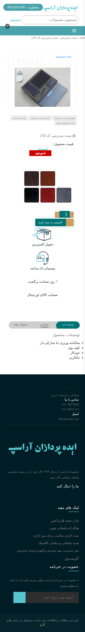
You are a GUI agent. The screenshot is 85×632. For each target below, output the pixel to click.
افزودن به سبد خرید (50, 222)
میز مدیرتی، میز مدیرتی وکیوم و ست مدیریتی (48, 550)
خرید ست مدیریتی (40, 118)
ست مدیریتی (68, 37)
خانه (82, 37)
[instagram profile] (67, 499)
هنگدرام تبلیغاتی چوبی (64, 528)
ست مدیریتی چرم (66, 122)
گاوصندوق (72, 558)
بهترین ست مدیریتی (64, 118)
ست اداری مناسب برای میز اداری (56, 535)
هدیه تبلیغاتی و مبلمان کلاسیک (58, 543)
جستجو (15, 20)
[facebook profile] (28, 499)
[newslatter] (19, 599)
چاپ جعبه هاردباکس (65, 520)
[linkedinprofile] (48, 499)
